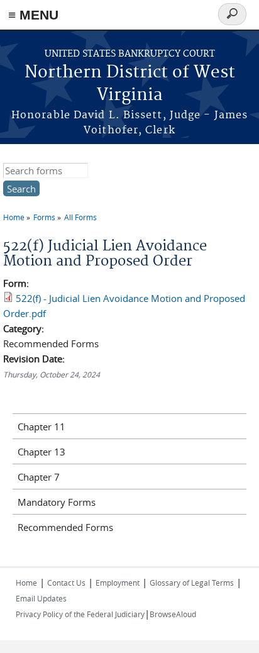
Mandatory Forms (57, 502)
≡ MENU (33, 15)
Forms (44, 217)
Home (14, 217)
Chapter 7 (39, 477)
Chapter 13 (41, 451)
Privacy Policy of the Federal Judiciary (80, 614)
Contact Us (66, 583)
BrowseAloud (173, 614)
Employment (118, 583)
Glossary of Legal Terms (192, 583)
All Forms (80, 217)
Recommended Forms (65, 527)
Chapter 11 (41, 426)
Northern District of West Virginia (130, 84)
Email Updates (41, 598)
